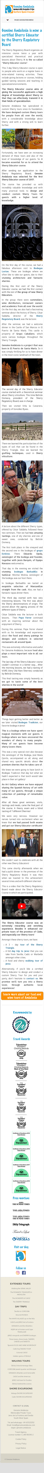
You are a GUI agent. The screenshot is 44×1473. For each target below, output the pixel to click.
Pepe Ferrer (25, 617)
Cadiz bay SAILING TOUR (22, 1349)
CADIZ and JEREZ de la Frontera (21, 1322)
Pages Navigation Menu (23, 20)
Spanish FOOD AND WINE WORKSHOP (22, 1345)
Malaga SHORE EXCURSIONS (22, 1393)
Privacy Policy (21, 1444)
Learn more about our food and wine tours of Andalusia (22, 995)
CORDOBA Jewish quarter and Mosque (22, 1369)
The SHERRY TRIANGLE (21, 1302)
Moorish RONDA (22, 1315)
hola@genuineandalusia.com (23, 1425)
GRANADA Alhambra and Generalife (22, 1373)
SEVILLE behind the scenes (22, 1384)
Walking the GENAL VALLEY (21, 1288)
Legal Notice (21, 1448)
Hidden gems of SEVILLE (22, 1356)
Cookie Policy (21, 1439)
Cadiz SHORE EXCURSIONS (22, 1397)
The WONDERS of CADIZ (21, 1298)
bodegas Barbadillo (25, 571)
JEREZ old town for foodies (22, 1380)
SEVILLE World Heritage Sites (22, 1366)
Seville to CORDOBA (21, 1311)
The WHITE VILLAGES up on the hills (22, 1319)
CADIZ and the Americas (22, 1376)
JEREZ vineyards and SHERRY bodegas (22, 1335)
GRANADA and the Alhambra (21, 1326)
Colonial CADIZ (21, 1352)
